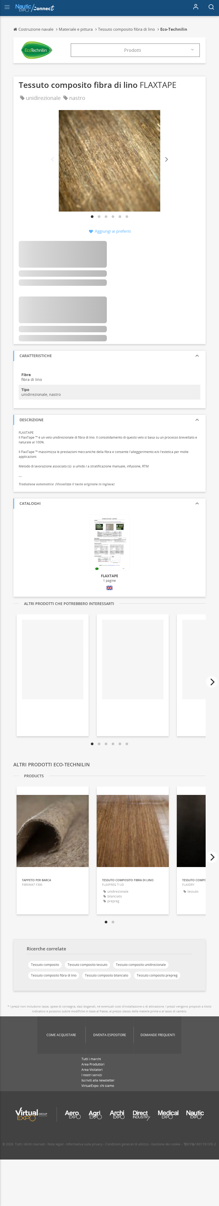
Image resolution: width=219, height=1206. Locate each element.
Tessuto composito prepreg (157, 975)
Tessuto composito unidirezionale (141, 964)
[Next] (166, 159)
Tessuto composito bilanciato (106, 975)
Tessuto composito (45, 964)
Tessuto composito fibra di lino (53, 975)
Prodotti (132, 50)
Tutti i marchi (91, 1059)
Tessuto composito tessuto (87, 964)
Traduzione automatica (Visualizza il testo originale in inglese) (67, 484)
